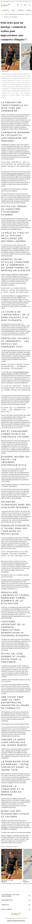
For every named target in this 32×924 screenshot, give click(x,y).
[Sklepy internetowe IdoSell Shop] (16, 920)
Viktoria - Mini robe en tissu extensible (11, 883)
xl (9, 880)
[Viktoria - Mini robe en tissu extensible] (11, 864)
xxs (2, 880)
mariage (19, 296)
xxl (12, 880)
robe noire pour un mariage (15, 173)
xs (4, 880)
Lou (2, 14)
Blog (6, 14)
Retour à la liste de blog (11, 17)
